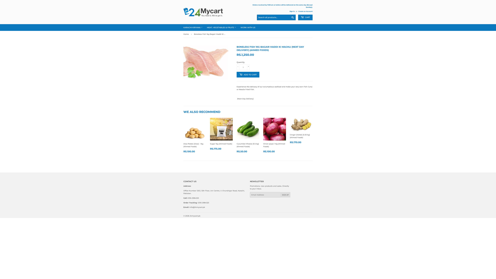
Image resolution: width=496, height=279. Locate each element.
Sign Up (285, 195)
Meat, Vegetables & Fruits (221, 27)
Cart (307, 17)
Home (186, 34)
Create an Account (305, 11)
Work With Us (248, 27)
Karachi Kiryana (192, 27)
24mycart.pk (195, 216)
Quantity (241, 62)
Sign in (292, 11)
